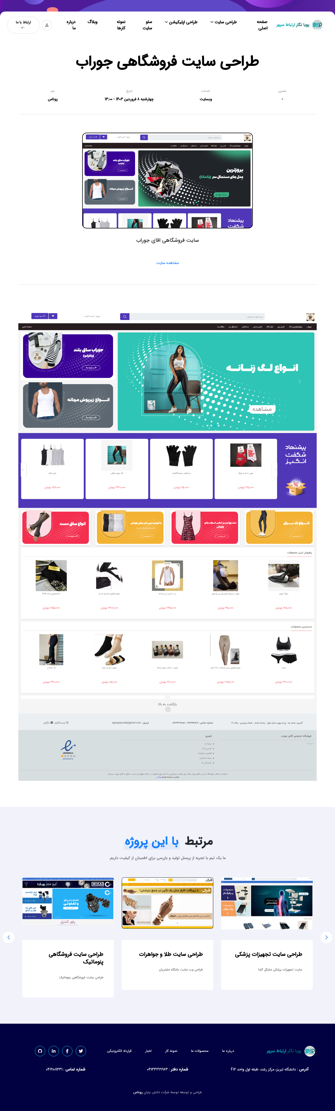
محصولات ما (200, 1051)
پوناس (138, 1092)
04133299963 (157, 1069)
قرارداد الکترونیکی (119, 1051)
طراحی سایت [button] (225, 22)
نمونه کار (171, 1051)
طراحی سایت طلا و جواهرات (267, 954)
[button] (326, 937)
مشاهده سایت (167, 263)
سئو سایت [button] (147, 25)
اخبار (148, 1051)
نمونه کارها (121, 25)
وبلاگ (93, 22)
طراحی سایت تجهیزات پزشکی (66, 954)
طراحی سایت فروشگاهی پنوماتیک (172, 958)
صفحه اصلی (262, 25)
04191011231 (54, 1069)
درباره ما (71, 25)
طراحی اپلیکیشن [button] (183, 22)
